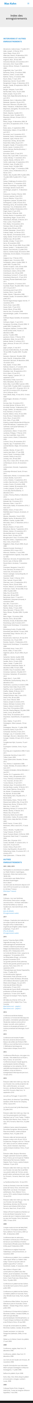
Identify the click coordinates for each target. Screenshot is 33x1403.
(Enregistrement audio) (11, 913)
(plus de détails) (8, 911)
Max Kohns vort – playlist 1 (12, 1006)
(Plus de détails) (8, 931)
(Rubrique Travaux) (9, 891)
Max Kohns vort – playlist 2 (12, 1008)
